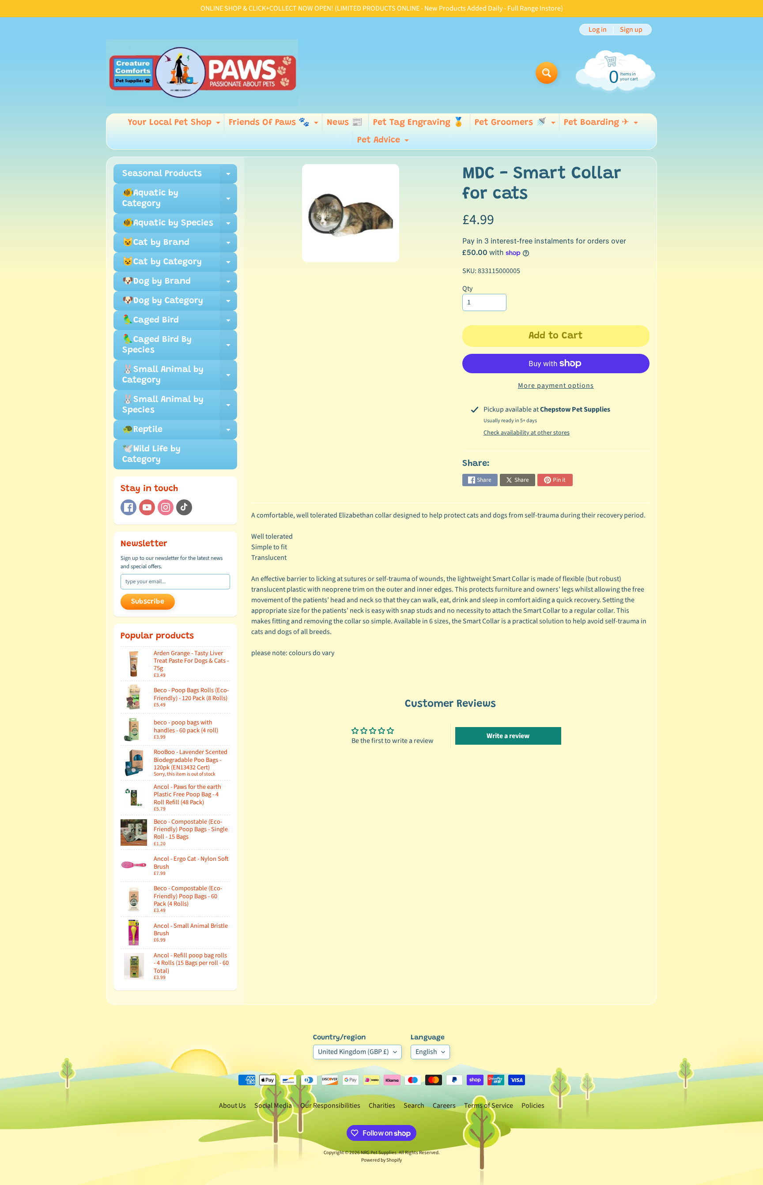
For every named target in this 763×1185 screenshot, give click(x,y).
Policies (532, 1105)
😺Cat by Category (179, 265)
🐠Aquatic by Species (179, 226)
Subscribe (147, 601)
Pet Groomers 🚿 (516, 124)
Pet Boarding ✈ (602, 124)
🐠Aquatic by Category (179, 199)
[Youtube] (147, 507)
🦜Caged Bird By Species (179, 345)
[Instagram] (166, 507)
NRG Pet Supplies (379, 1152)
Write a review (508, 736)
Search (414, 1105)
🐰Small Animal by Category (179, 375)
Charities (382, 1105)
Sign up (631, 29)
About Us (232, 1105)
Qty (467, 288)
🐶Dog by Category (179, 303)
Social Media (273, 1105)
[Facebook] (128, 507)
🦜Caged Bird (179, 323)
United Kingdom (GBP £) (353, 1052)
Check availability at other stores (526, 432)
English (426, 1052)
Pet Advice (384, 142)
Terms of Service (488, 1105)
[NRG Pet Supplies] (202, 72)
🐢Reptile (179, 432)
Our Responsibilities (330, 1105)
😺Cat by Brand (179, 245)
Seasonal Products (179, 176)
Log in (598, 29)
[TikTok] (184, 507)
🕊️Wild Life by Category (151, 454)
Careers (444, 1105)
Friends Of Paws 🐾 (275, 124)
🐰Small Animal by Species (179, 405)
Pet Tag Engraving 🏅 (418, 122)
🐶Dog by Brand (179, 284)
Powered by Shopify (381, 1160)
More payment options (556, 385)
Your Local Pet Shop (175, 124)
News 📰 (345, 122)
